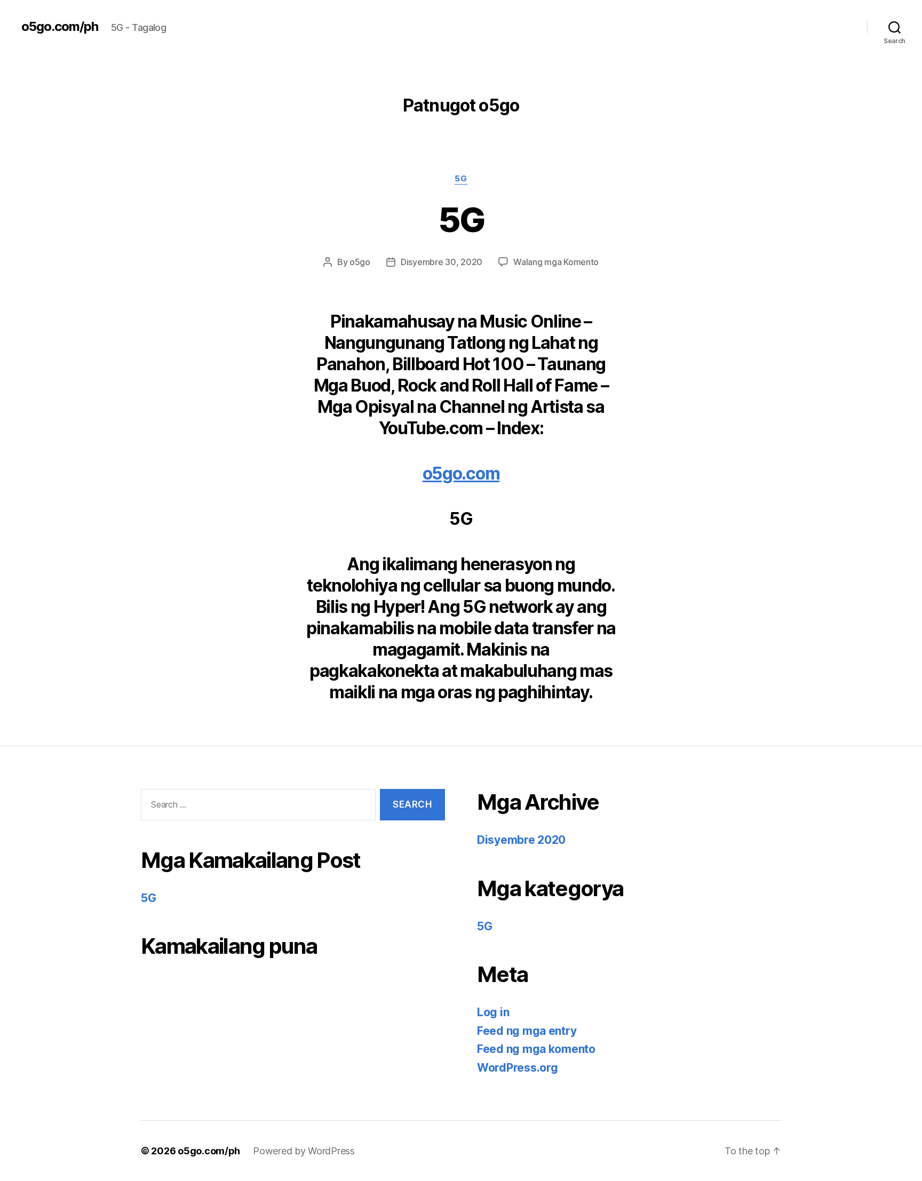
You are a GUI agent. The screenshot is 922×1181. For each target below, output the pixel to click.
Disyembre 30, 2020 (441, 262)
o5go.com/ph (59, 26)
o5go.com (461, 473)
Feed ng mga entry (526, 1031)
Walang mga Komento (556, 262)
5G (461, 178)
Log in (493, 1012)
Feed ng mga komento (536, 1049)
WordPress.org (517, 1067)
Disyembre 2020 (521, 840)
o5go (359, 262)
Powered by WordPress (304, 1150)
